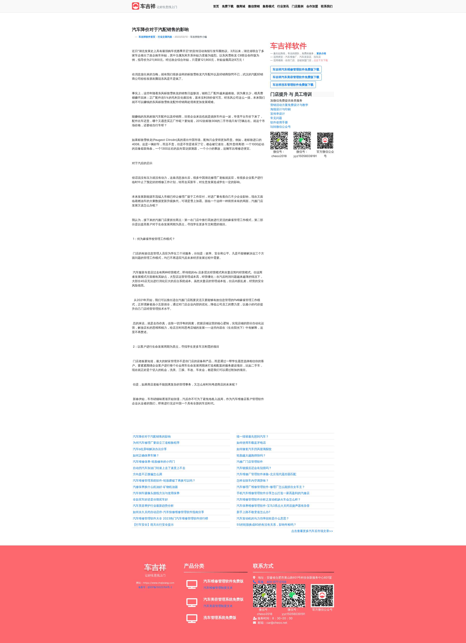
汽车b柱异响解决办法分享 (150, 449)
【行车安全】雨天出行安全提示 (153, 524)
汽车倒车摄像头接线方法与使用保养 (156, 493)
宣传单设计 (277, 113)
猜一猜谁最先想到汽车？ (253, 436)
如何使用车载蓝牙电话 (251, 442)
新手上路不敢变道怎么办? (253, 512)
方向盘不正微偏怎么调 (147, 474)
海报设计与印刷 (280, 109)
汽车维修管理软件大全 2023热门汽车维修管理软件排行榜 (170, 518)
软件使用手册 (279, 122)
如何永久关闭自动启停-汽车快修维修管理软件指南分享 (168, 512)
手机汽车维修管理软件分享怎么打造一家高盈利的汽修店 (273, 493)
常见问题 (276, 118)
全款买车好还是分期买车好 (150, 499)
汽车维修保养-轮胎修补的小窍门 (154, 461)
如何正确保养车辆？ (146, 455)
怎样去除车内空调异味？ (253, 480)
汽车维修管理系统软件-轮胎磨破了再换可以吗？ (164, 480)
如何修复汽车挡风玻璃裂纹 (254, 449)
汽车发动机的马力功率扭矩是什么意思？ (263, 518)
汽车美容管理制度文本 (218, 606)
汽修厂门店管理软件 (250, 461)
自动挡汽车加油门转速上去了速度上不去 (159, 468)
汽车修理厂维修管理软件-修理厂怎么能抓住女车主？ (271, 487)
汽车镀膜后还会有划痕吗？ (254, 468)
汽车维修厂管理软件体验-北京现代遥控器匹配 (266, 474)
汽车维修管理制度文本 (218, 587)
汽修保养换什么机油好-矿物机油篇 (155, 487)
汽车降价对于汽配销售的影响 (152, 436)
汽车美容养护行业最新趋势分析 (153, 505)
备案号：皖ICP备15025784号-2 (155, 587)
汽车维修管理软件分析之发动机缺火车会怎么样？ (269, 499)
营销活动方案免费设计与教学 (289, 105)
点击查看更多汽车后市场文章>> (312, 531)
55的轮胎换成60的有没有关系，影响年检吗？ (266, 524)
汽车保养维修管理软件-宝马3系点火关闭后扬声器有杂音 (273, 505)
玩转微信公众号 (280, 126)
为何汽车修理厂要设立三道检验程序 (156, 442)
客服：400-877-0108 (271, 582)
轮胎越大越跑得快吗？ (251, 455)
